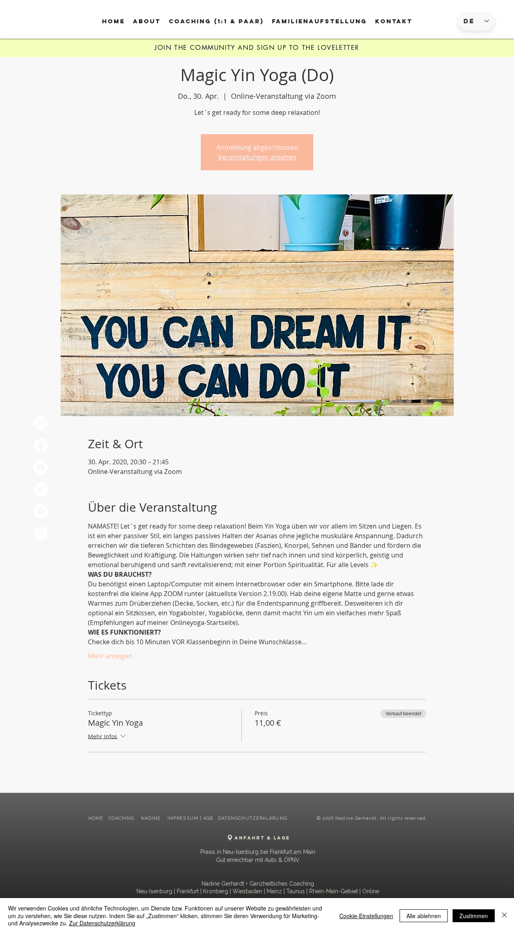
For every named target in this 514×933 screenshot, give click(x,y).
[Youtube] (41, 467)
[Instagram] (41, 423)
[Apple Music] (41, 534)
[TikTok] (41, 489)
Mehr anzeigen (110, 655)
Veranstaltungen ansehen (257, 157)
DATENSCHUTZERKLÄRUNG (252, 818)
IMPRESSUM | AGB (190, 818)
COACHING (122, 818)
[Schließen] (504, 915)
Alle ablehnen (423, 916)
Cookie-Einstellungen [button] (366, 916)
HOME (95, 818)
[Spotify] (41, 511)
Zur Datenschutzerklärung (102, 923)
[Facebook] (41, 445)
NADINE (152, 818)
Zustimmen (473, 916)
